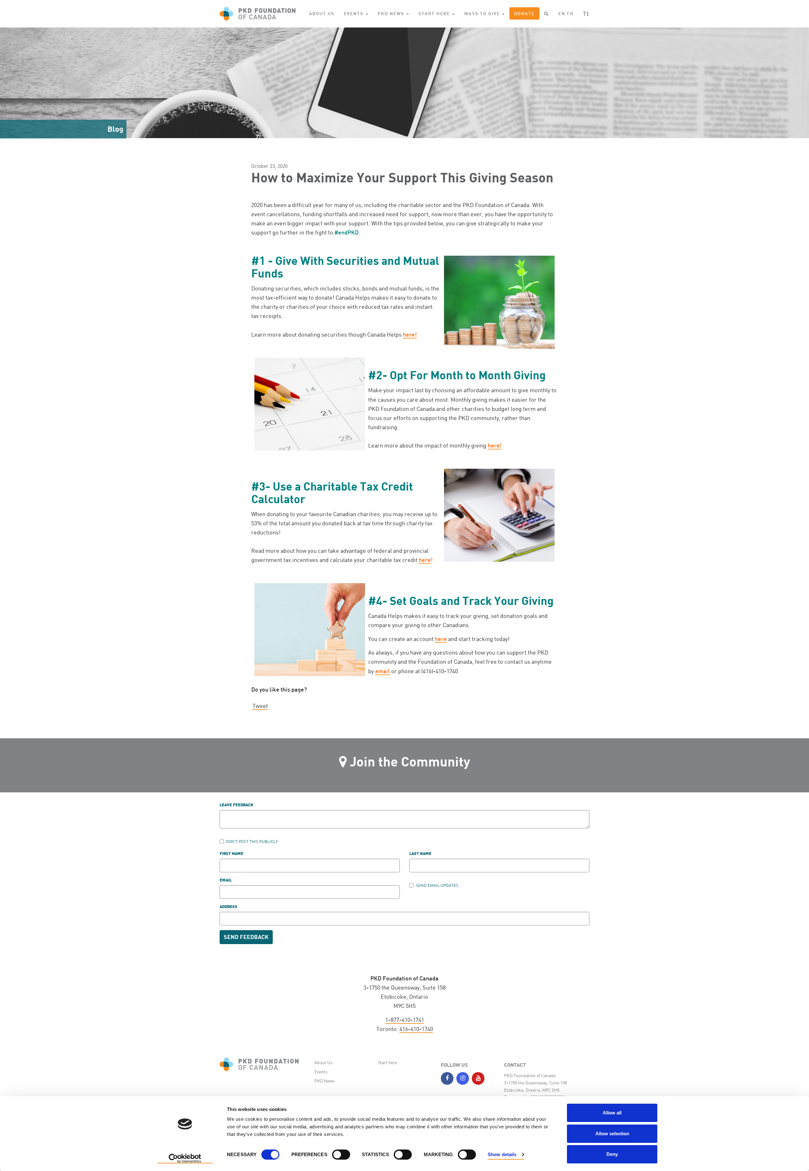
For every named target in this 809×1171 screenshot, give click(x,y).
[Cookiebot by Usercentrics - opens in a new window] (185, 1158)
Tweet (260, 705)
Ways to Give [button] (483, 13)
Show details (502, 1154)
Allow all (612, 1112)
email (382, 671)
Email (226, 880)
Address (228, 907)
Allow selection (612, 1133)
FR (570, 13)
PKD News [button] (392, 13)
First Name (231, 854)
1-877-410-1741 (404, 1019)
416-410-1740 (416, 1028)
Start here (387, 1062)
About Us (321, 13)
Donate (524, 13)
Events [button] (354, 13)
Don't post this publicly (252, 841)
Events (320, 1071)
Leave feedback (236, 805)
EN (561, 13)
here (425, 559)
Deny (612, 1154)
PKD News (324, 1080)
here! (410, 334)
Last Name (420, 854)
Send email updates (437, 885)
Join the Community (410, 761)
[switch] (341, 1155)
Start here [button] (435, 13)
